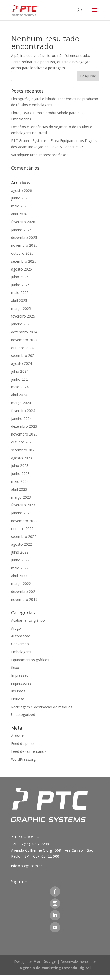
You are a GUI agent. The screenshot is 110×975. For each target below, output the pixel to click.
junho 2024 (20, 379)
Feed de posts (23, 743)
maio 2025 (20, 292)
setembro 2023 (23, 450)
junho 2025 (20, 284)
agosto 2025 (21, 269)
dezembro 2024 (24, 332)
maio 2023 (20, 481)
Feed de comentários (28, 751)
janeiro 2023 (21, 512)
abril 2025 (19, 300)
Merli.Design (44, 961)
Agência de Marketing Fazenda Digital (55, 967)
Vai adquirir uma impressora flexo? (39, 154)
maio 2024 (20, 386)
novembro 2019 (24, 599)
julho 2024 (19, 371)
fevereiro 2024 (23, 410)
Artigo (16, 628)
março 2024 (21, 402)
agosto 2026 (21, 190)
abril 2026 (19, 214)
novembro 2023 (24, 434)
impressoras (21, 683)
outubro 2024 (22, 347)
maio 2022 (20, 568)
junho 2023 (20, 473)
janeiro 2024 (21, 418)
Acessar (17, 735)
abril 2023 (19, 489)
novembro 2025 (24, 245)
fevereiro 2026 (23, 221)
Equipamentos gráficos (30, 659)
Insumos (18, 691)
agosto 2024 (21, 363)
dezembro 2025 (24, 237)
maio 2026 (20, 206)
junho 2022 (20, 560)
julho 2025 (19, 276)
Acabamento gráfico (28, 620)
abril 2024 (19, 394)
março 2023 (21, 497)
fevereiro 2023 (23, 504)
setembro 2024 (23, 355)
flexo (15, 667)
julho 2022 (19, 552)
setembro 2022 (23, 536)
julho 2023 (19, 465)
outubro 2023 (22, 442)
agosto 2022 (21, 544)
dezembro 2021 (24, 591)
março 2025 (21, 308)
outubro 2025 (22, 253)
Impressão (20, 675)
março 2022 (21, 583)
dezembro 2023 (24, 426)
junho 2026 (20, 198)
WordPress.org (23, 759)
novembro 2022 (24, 520)
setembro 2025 (23, 261)
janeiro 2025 (21, 324)
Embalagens (21, 651)
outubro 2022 (22, 528)
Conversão (20, 643)
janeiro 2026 (21, 229)
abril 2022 (19, 575)
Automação (20, 635)
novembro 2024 (24, 339)
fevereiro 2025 (23, 316)
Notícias (18, 699)
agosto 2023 (21, 457)
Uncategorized (23, 714)
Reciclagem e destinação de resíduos (41, 706)
